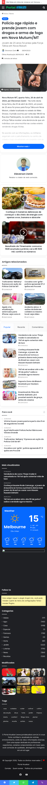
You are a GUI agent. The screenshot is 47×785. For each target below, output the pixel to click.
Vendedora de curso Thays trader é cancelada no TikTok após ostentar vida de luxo (30, 339)
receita (14, 721)
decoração (7, 713)
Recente (21, 327)
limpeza (39, 713)
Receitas (6, 656)
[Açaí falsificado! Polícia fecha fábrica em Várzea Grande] (38, 672)
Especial (6, 629)
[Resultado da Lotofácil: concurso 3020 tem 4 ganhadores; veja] (38, 689)
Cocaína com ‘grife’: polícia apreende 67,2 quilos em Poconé (35, 284)
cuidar (22, 708)
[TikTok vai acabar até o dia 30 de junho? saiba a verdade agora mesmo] (9, 372)
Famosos (7, 633)
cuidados (13, 708)
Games (6, 637)
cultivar (30, 708)
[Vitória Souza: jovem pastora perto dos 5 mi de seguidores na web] (23, 672)
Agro (5, 622)
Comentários (37, 327)
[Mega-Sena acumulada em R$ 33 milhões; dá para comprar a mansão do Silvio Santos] (9, 672)
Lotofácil (14, 717)
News (11, 14)
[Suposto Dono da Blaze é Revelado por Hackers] (9, 384)
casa (5, 708)
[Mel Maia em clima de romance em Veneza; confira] (38, 681)
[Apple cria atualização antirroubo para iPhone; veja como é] (12, 299)
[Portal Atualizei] (16, 7)
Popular (7, 327)
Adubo (6, 618)
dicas (16, 713)
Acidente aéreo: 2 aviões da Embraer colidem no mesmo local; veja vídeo (33, 310)
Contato (8, 768)
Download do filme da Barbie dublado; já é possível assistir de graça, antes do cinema (30, 396)
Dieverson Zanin (11, 50)
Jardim (6, 645)
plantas (5, 721)
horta (23, 713)
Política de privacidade (33, 768)
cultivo (39, 708)
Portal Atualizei (23, 764)
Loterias (6, 649)
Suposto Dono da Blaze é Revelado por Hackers (29, 382)
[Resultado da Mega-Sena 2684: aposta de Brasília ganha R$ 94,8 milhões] (9, 690)
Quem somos (18, 768)
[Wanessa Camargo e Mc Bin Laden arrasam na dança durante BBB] (23, 689)
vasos (31, 721)
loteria (5, 717)
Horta (5, 641)
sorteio (22, 721)
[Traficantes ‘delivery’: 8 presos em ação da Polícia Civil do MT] (12, 273)
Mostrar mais (23, 146)
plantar (35, 717)
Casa (5, 626)
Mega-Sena (25, 717)
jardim (31, 713)
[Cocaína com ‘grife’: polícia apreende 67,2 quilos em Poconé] (35, 273)
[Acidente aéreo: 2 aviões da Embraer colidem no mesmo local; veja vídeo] (35, 299)
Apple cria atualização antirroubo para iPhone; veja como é (11, 310)
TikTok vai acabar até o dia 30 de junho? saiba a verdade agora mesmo (30, 372)
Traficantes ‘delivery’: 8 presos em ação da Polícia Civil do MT (12, 284)
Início (5, 14)
